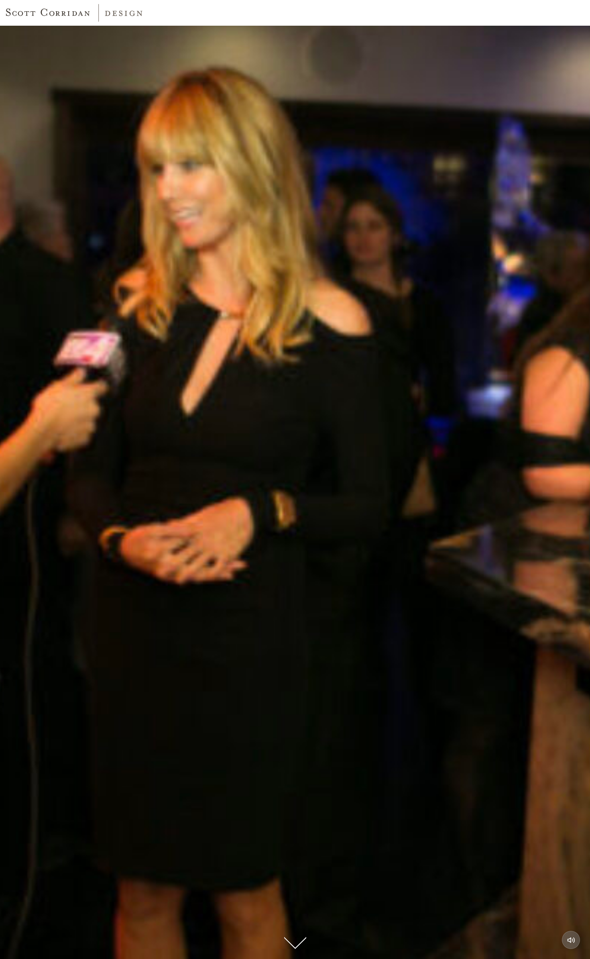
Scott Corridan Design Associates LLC (74, 13)
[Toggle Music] (571, 940)
